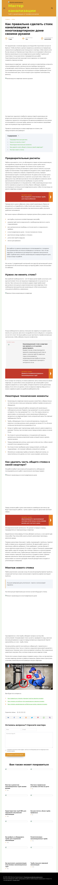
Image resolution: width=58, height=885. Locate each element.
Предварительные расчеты (18, 139)
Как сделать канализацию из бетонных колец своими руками (27, 704)
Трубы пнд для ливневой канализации (39, 863)
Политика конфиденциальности (33, 877)
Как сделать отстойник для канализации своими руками (26, 701)
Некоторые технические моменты (21, 144)
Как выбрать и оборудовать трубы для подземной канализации (14, 838)
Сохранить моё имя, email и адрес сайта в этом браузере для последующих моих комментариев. (28, 750)
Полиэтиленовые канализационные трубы (39, 837)
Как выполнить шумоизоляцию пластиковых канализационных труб (16, 864)
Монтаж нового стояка (17, 149)
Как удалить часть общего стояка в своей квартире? (26, 147)
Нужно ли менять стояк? (17, 142)
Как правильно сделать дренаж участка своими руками (25, 698)
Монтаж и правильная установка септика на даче (40, 785)
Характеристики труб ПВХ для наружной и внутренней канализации (15, 812)
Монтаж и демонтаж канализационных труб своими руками (15, 786)
